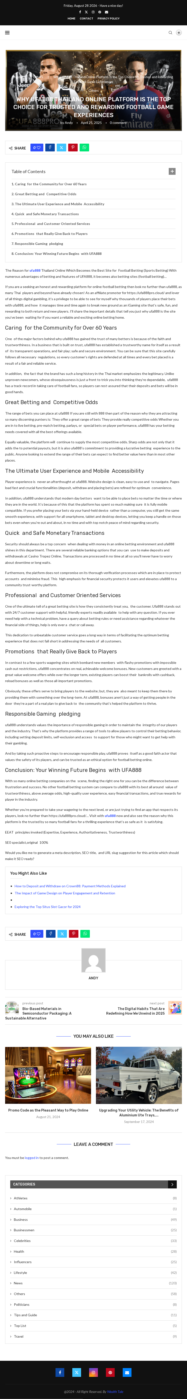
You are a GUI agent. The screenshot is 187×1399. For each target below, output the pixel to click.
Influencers (95, 1262)
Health (95, 1251)
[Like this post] (38, 147)
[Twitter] (86, 12)
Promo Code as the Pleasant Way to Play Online (48, 1110)
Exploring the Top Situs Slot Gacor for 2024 (48, 907)
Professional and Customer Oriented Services (52, 224)
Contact (86, 18)
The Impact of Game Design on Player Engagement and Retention (65, 893)
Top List (95, 1326)
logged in (32, 1158)
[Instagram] (93, 12)
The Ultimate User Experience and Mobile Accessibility (59, 204)
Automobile (95, 1209)
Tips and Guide (95, 1315)
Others (38, 77)
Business (95, 1219)
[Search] (170, 33)
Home (71, 18)
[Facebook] (80, 12)
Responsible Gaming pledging (39, 243)
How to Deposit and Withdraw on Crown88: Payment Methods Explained (70, 886)
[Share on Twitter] (61, 147)
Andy (69, 122)
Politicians (95, 1304)
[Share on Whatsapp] (84, 147)
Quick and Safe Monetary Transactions (47, 214)
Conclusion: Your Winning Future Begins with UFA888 (58, 253)
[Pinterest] (99, 12)
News (95, 1283)
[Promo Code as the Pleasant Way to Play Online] (48, 1075)
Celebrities (95, 1241)
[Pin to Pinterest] (73, 147)
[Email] (106, 12)
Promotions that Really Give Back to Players (51, 234)
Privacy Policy (109, 18)
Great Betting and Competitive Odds (45, 194)
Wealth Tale (115, 1392)
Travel (95, 1336)
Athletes (95, 1198)
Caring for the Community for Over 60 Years (51, 184)
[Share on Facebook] (50, 147)
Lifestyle (95, 1272)
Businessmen (95, 1230)
